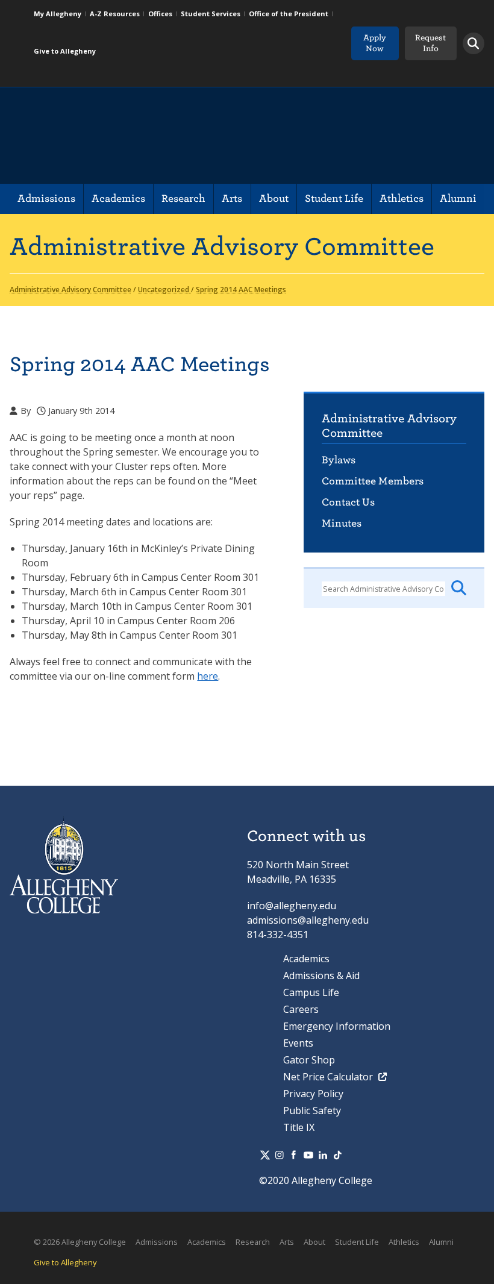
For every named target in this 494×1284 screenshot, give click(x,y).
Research (183, 198)
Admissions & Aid (321, 975)
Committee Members (373, 481)
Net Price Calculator (329, 1076)
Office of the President (288, 13)
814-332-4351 (277, 934)
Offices (160, 13)
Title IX (298, 1127)
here (207, 676)
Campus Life (311, 992)
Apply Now (374, 43)
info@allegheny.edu (291, 905)
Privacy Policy (313, 1093)
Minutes (341, 523)
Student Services (210, 13)
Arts (232, 198)
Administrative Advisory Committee (389, 425)
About (274, 198)
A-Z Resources (115, 13)
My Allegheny (57, 13)
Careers (301, 1009)
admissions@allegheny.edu (308, 920)
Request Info (430, 43)
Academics (118, 198)
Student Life (334, 198)
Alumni (458, 198)
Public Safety (312, 1110)
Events (298, 1043)
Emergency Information (336, 1026)
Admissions (46, 198)
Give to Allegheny (65, 50)
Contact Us (348, 502)
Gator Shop (309, 1059)
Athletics (402, 198)
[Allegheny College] (148, 135)
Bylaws (338, 460)
